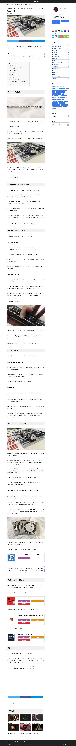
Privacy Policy (27, 744)
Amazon (37, 601)
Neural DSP (64, 90)
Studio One (60, 101)
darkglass (58, 106)
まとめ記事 (54, 86)
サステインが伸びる (14, 70)
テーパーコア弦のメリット (14, 68)
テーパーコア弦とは (13, 65)
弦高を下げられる (13, 72)
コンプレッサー (57, 90)
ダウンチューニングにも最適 (14, 79)
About (8, 741)
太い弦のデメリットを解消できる (15, 67)
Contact (17, 744)
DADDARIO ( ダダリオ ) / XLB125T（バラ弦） (29, 554)
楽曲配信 (56, 23)
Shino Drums (54, 99)
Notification (18, 741)
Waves (67, 88)
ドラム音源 (54, 88)
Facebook (25, 40)
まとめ (10, 84)
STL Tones (65, 97)
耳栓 (62, 106)
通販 (63, 93)
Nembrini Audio (64, 104)
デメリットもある (12, 74)
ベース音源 (54, 97)
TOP (7, 4)
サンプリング (61, 99)
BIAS (64, 88)
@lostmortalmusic (63, 10)
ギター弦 (53, 106)
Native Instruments (56, 104)
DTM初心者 (54, 95)
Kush (66, 106)
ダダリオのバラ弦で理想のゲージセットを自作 (19, 81)
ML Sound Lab (64, 95)
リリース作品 (65, 21)
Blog (25, 741)
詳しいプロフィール (56, 21)
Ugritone (65, 101)
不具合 (58, 95)
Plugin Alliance (60, 86)
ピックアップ (54, 101)
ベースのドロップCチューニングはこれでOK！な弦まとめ (21, 56)
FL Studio (59, 97)
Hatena (38, 40)
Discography (9, 744)
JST (52, 90)
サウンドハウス (24, 557)
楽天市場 (24, 603)
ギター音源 (59, 88)
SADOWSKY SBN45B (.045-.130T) (26, 634)
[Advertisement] (25, 683)
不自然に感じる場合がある (15, 75)
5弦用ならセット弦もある (14, 82)
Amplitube (58, 93)
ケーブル (53, 108)
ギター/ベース (11, 4)
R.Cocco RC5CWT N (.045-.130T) (26, 598)
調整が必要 (12, 77)
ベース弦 (12, 703)
